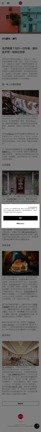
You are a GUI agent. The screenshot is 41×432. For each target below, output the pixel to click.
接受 (20, 218)
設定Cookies (20, 223)
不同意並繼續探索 (32, 207)
